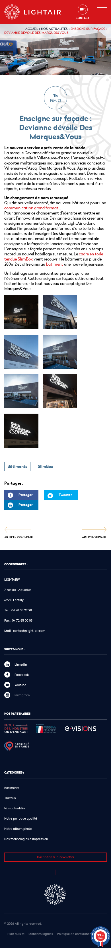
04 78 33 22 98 (21, 610)
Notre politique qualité (20, 818)
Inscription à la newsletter (55, 857)
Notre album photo (18, 828)
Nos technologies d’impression (26, 839)
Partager (18, 496)
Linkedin (21, 664)
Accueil (31, 28)
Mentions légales (40, 934)
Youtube (20, 685)
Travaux (10, 798)
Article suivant (94, 537)
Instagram (22, 695)
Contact (83, 18)
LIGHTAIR (37, 12)
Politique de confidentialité (76, 934)
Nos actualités (54, 28)
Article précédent (19, 537)
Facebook (22, 674)
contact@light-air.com (29, 630)
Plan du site (15, 934)
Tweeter (65, 494)
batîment (54, 264)
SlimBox (45, 466)
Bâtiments (17, 466)
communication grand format (31, 208)
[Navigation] (101, 12)
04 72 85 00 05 (22, 620)
